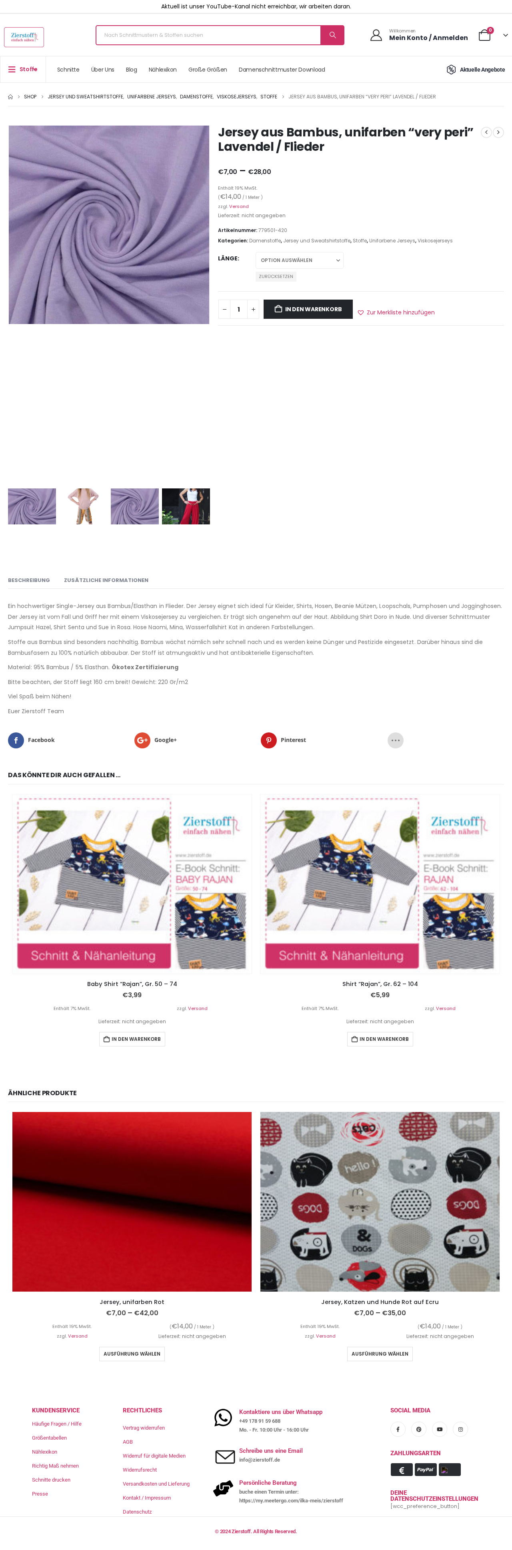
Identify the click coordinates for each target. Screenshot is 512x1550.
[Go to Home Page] (10, 96)
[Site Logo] (24, 37)
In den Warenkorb (313, 309)
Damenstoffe (265, 240)
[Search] (332, 35)
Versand (239, 206)
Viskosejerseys (435, 240)
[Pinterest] (418, 1429)
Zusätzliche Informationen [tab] (106, 580)
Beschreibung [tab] (29, 580)
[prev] (486, 132)
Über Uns (102, 70)
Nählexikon (163, 70)
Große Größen (207, 70)
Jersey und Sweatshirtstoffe (316, 240)
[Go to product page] (132, 884)
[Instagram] (460, 1429)
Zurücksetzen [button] (276, 276)
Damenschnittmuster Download (282, 70)
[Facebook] (398, 1429)
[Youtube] (439, 1429)
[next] (498, 132)
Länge (228, 258)
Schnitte (68, 70)
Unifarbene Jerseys (392, 240)
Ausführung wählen (132, 1353)
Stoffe (360, 240)
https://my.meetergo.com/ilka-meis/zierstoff (291, 1501)
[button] (396, 312)
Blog (131, 70)
